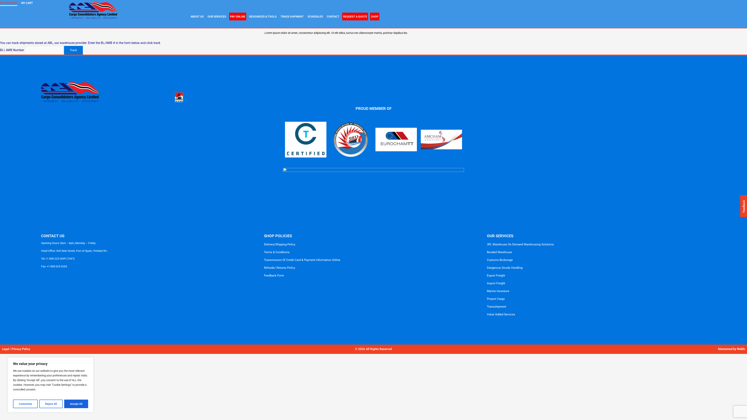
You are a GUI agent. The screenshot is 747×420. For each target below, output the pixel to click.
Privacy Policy (20, 349)
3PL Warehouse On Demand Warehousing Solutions (520, 244)
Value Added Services (501, 314)
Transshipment (496, 306)
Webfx (741, 349)
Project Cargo (496, 299)
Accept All (76, 403)
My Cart (27, 2)
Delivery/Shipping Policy (279, 244)
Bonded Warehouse (499, 252)
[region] (50, 384)
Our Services (217, 16)
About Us (197, 16)
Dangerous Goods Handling (505, 268)
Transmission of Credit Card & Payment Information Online (302, 260)
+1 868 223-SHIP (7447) (60, 258)
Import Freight (496, 283)
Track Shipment (292, 16)
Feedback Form (274, 275)
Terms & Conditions (277, 252)
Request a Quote (355, 16)
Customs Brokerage (500, 260)
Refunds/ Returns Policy (279, 268)
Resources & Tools (263, 16)
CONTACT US (52, 236)
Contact (333, 16)
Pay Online (237, 16)
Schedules (315, 16)
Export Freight (496, 275)
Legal (5, 349)
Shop (374, 16)
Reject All (51, 403)
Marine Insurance (498, 291)
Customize (25, 403)
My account (8, 2)
